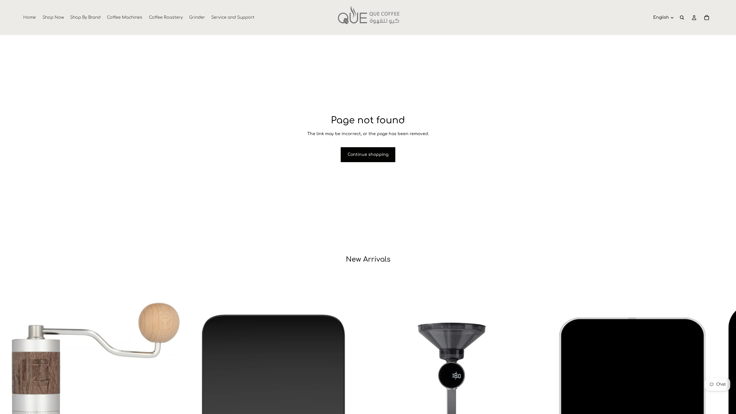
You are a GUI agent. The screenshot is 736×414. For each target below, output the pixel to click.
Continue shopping (368, 154)
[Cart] (706, 17)
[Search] (682, 17)
